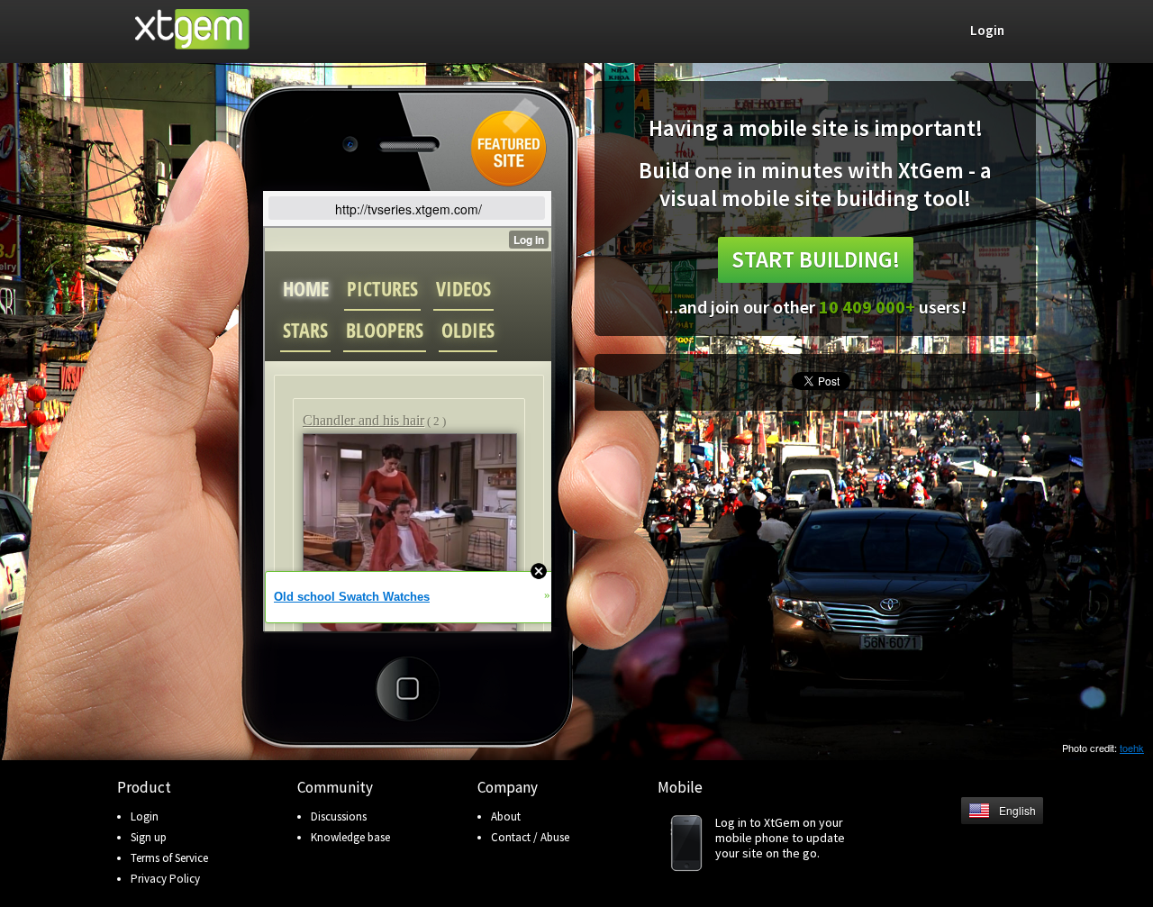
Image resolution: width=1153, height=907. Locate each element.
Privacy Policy (165, 878)
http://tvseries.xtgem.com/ (408, 209)
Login (145, 816)
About (506, 816)
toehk (1132, 747)
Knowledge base (350, 837)
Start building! (815, 259)
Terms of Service (169, 858)
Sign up (149, 837)
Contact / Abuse (530, 837)
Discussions (339, 816)
